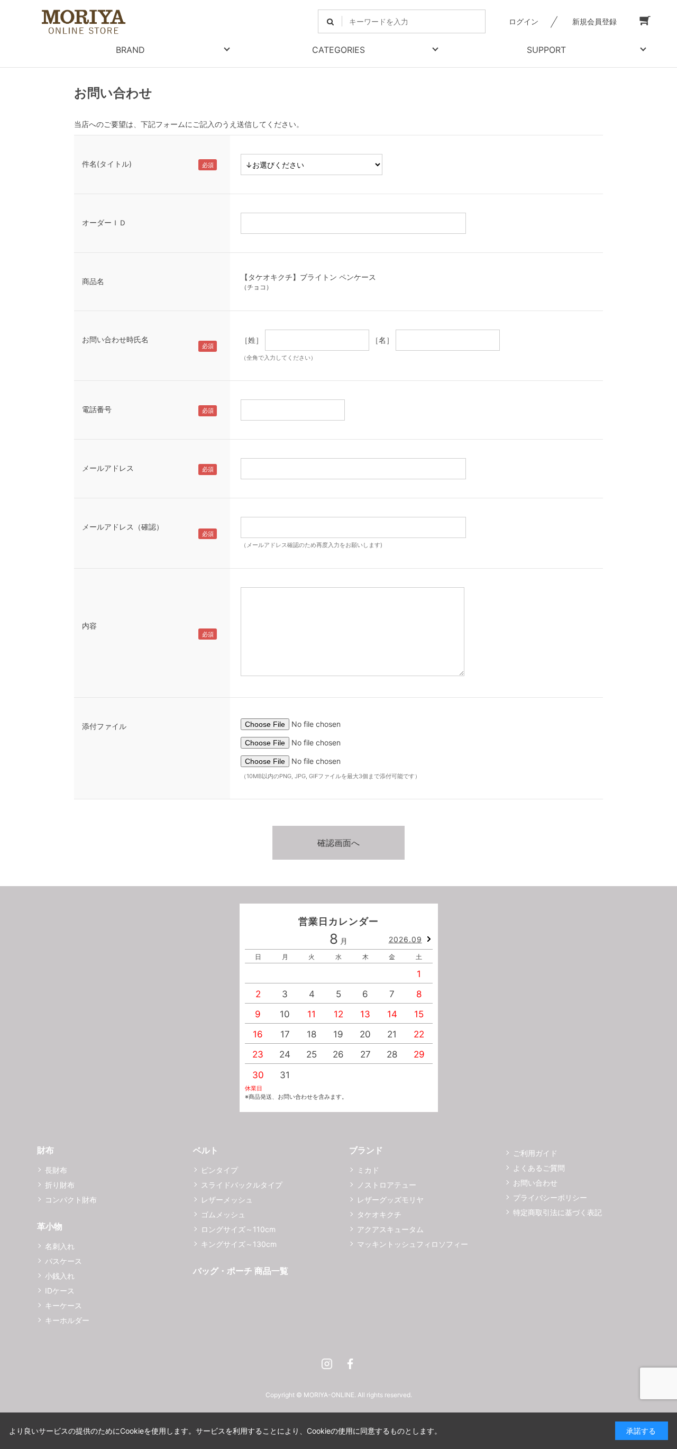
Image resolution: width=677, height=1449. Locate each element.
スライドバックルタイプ (241, 1184)
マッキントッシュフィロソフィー (412, 1244)
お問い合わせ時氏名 (115, 339)
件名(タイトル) (107, 163)
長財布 (56, 1169)
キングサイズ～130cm (239, 1244)
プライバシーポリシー (550, 1197)
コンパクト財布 (71, 1199)
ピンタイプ (219, 1169)
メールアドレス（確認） (122, 526)
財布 (45, 1150)
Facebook (350, 1364)
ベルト (205, 1150)
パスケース (63, 1260)
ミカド (368, 1169)
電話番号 (97, 409)
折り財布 (60, 1184)
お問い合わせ (535, 1182)
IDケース (60, 1290)
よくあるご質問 (539, 1167)
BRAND (130, 49)
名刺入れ (60, 1246)
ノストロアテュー (386, 1184)
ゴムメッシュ (223, 1214)
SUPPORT (546, 49)
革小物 (49, 1226)
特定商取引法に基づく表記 (557, 1212)
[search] (330, 21)
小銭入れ (60, 1275)
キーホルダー (67, 1320)
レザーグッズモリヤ (390, 1199)
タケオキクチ (379, 1214)
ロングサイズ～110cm (238, 1229)
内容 (89, 625)
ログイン (523, 21)
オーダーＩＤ (104, 222)
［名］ (382, 339)
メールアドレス (108, 467)
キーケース (63, 1305)
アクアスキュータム (390, 1229)
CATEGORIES (338, 49)
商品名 (93, 281)
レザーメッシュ (227, 1199)
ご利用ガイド (535, 1153)
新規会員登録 (594, 21)
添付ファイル (104, 726)
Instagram (326, 1364)
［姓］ (252, 339)
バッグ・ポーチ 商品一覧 (240, 1270)
